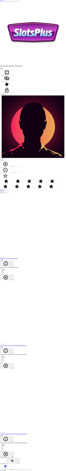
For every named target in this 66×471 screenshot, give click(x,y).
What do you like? (13, 166)
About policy (1, 470)
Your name (1, 160)
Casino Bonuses (3, 81)
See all (1, 191)
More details (12, 441)
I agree (4, 470)
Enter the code (1, 189)
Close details (12, 456)
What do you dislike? (13, 172)
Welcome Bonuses (4, 269)
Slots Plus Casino (3, 75)
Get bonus (1, 67)
